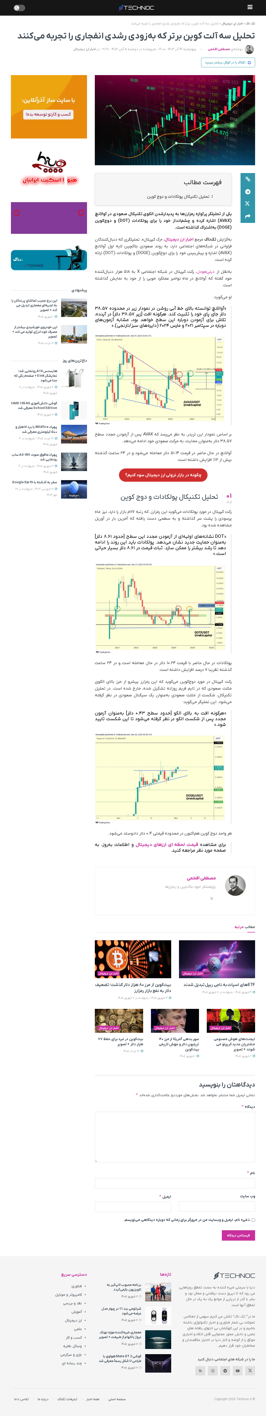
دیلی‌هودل (206, 271)
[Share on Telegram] (248, 192)
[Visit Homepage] (136, 7)
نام (251, 1173)
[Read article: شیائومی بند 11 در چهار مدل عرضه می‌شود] (158, 1316)
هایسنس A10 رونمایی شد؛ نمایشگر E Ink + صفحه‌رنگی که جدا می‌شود (35, 376)
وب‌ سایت (247, 1196)
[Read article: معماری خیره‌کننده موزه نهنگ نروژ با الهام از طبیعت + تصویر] (158, 1339)
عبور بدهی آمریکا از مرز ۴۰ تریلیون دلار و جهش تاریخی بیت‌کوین (179, 1044)
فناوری (76, 1286)
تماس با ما (21, 1399)
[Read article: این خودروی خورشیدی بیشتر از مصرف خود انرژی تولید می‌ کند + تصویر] (74, 334)
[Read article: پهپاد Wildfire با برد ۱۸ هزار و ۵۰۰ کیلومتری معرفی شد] (74, 434)
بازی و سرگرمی (71, 1354)
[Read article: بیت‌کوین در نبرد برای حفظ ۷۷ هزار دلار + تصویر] (119, 1021)
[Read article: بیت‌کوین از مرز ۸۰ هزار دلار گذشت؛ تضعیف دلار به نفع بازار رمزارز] (133, 959)
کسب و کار (74, 1337)
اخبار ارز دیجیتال (232, 24)
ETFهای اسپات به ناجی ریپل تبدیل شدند (219, 985)
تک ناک (250, 24)
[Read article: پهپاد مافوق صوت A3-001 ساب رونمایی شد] (74, 462)
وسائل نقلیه (72, 1346)
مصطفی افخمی (219, 49)
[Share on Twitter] (248, 204)
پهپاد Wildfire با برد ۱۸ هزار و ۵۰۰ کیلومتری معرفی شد (36, 429)
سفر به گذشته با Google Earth (34, 482)
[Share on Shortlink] (248, 179)
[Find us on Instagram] (213, 1370)
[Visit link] (49, 106)
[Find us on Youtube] (238, 1370)
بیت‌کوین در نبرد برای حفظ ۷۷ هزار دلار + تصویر (120, 1042)
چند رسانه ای (72, 1363)
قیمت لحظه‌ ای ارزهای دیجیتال (167, 845)
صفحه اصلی (117, 1399)
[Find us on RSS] (200, 1370)
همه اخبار (92, 1399)
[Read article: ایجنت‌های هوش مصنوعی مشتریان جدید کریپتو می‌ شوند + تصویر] (231, 1021)
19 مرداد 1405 (46, 343)
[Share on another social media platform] (248, 216)
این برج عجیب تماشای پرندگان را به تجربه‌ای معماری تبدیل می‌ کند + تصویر (34, 305)
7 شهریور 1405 (45, 414)
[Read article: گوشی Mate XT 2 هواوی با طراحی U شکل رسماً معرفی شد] (158, 1363)
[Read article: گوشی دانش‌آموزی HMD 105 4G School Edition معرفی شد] (74, 410)
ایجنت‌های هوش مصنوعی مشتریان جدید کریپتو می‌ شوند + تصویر (234, 1044)
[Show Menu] (250, 8)
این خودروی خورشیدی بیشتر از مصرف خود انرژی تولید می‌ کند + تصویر (34, 332)
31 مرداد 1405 (131, 1051)
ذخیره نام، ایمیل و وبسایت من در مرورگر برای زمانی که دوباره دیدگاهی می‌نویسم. (187, 1220)
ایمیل (165, 1196)
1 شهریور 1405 (188, 1056)
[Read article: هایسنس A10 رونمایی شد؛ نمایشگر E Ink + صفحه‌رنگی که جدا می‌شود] (74, 378)
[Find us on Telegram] (225, 1370)
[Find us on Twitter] (250, 1370)
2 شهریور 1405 (243, 1056)
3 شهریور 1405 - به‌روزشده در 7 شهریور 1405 (143, 998)
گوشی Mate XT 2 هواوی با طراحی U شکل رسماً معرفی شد (120, 1358)
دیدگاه (248, 1106)
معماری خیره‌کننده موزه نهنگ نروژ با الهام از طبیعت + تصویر (120, 1334)
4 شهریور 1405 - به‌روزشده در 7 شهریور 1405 (227, 992)
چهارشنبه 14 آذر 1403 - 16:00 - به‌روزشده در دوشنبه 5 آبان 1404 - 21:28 (149, 49)
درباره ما (43, 1399)
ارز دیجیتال (73, 1320)
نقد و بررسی (72, 1303)
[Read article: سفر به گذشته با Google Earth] (74, 489)
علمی (78, 1329)
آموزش (76, 1311)
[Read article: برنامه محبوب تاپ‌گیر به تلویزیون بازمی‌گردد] (158, 1292)
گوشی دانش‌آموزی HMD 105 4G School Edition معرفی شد (34, 405)
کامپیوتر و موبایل (68, 1294)
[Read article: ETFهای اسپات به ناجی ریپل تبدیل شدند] (217, 959)
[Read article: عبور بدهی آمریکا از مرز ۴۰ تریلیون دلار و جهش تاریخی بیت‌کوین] (175, 1021)
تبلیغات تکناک (67, 1399)
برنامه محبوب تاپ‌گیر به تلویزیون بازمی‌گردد (124, 1287)
